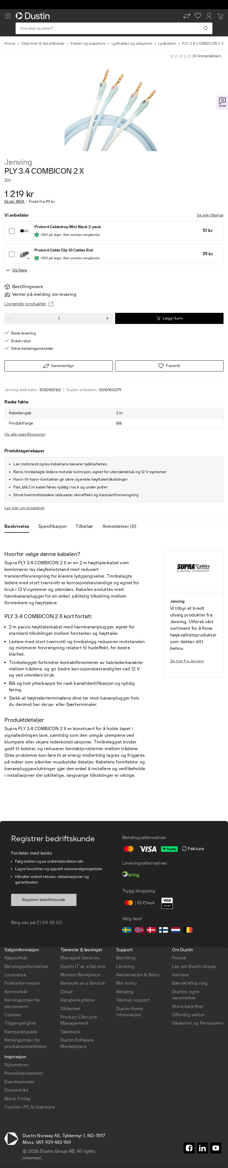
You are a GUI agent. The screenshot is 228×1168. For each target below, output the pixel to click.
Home (9, 43)
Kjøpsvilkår (16, 957)
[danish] (151, 930)
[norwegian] (139, 930)
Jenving (18, 162)
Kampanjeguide (21, 1031)
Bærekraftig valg (189, 983)
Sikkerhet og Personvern (198, 1023)
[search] (205, 28)
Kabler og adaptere (88, 43)
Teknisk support (133, 1000)
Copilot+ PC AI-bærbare (29, 1107)
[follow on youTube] (215, 1148)
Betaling (125, 991)
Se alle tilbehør (210, 215)
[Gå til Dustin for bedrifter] (34, 16)
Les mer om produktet (24, 508)
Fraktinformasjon (22, 983)
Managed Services (79, 957)
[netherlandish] (175, 930)
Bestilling (126, 957)
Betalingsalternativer (26, 966)
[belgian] (188, 930)
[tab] (19, 526)
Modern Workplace (80, 974)
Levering (125, 966)
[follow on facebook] (189, 1148)
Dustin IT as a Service (82, 966)
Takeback (70, 1031)
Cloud (66, 991)
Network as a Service (82, 983)
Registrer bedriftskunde (43, 899)
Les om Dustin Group (194, 966)
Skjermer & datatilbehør (43, 43)
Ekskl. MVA (14, 202)
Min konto (126, 983)
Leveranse (15, 974)
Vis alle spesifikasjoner (25, 434)
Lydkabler (167, 43)
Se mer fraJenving (187, 661)
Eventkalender (19, 1081)
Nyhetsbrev (16, 1064)
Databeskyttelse (77, 1000)
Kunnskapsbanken (23, 1073)
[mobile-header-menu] (7, 16)
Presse (179, 957)
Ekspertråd (16, 1090)
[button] (187, 16)
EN (17, 870)
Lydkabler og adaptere (131, 43)
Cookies (12, 1014)
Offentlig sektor (188, 1014)
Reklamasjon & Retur (138, 974)
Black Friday (17, 1098)
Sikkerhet (70, 1008)
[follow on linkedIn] (202, 1148)
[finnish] (163, 930)
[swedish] (126, 930)
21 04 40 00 (49, 922)
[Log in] (209, 16)
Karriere (180, 974)
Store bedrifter (187, 1006)
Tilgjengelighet (20, 1023)
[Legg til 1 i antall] (107, 318)
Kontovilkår (16, 991)
